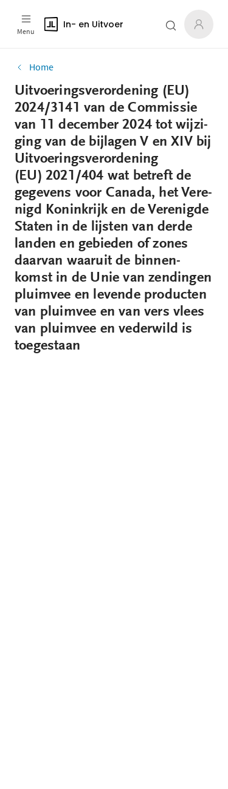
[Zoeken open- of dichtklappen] (170, 25)
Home (41, 67)
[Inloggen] (198, 24)
